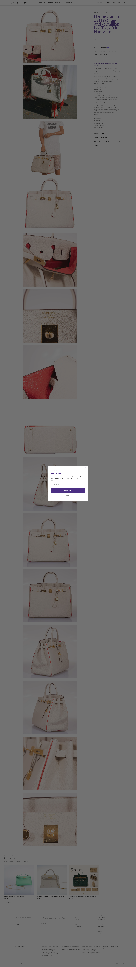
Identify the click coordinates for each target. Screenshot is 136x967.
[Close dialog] (86, 467)
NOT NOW (68, 495)
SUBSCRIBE (68, 490)
